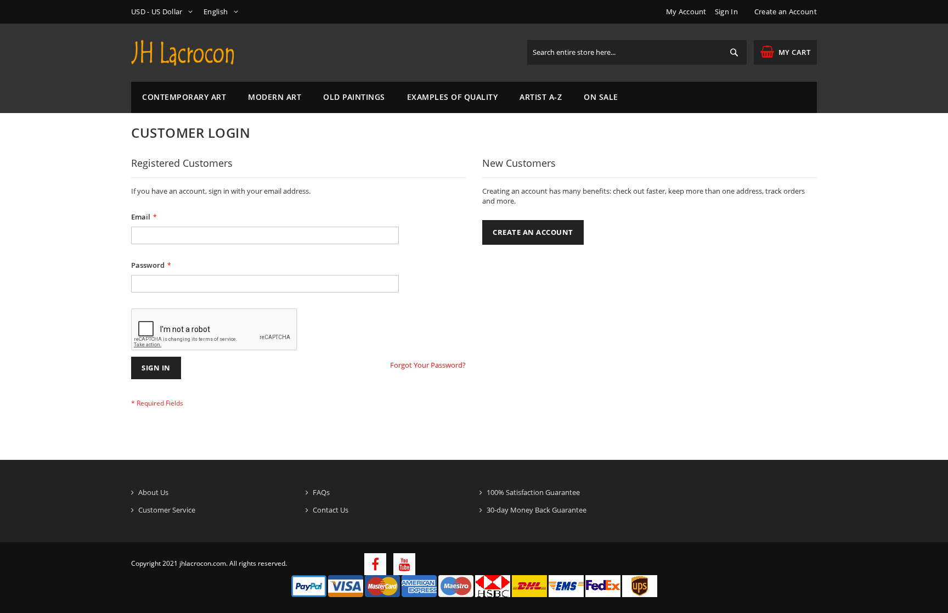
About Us (153, 492)
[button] (163, 12)
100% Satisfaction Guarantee (533, 492)
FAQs (321, 492)
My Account (686, 11)
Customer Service (166, 510)
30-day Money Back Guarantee (536, 510)
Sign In (726, 11)
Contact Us (330, 510)
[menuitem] (184, 97)
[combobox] (637, 52)
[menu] (474, 97)
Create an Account (785, 11)
